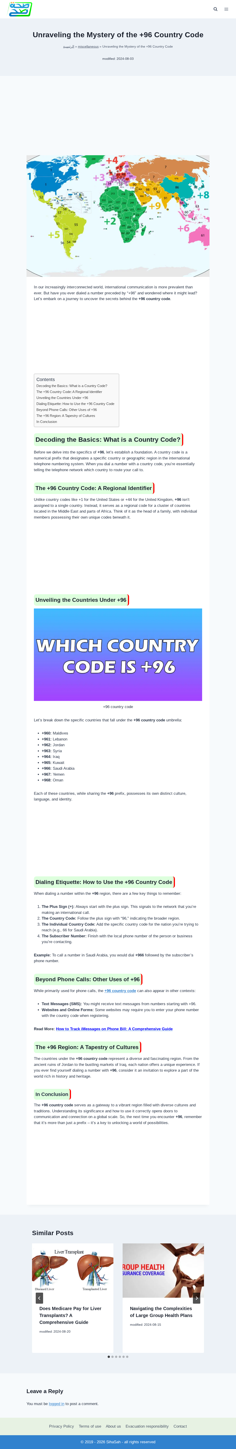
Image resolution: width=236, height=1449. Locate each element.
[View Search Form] (215, 9)
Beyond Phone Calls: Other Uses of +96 (66, 410)
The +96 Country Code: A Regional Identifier (69, 392)
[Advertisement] (118, 119)
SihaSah (113, 1442)
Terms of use (90, 1426)
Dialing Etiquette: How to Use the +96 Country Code (75, 404)
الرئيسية (68, 46)
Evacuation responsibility (147, 1426)
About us (113, 1426)
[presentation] (72, 1270)
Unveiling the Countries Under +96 (62, 398)
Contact (180, 1426)
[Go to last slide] (39, 1298)
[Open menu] (226, 9)
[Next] (196, 1298)
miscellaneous (88, 46)
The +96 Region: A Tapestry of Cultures (65, 416)
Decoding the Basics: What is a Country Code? (71, 386)
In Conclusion (46, 422)
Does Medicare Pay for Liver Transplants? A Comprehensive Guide (70, 1315)
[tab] (109, 1357)
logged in (56, 1404)
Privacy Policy (61, 1426)
